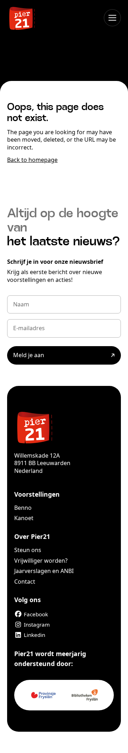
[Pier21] (64, 426)
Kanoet (23, 518)
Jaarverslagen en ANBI (44, 571)
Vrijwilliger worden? (41, 560)
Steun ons (27, 550)
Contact (24, 581)
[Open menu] (112, 17)
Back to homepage (32, 160)
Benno (23, 508)
